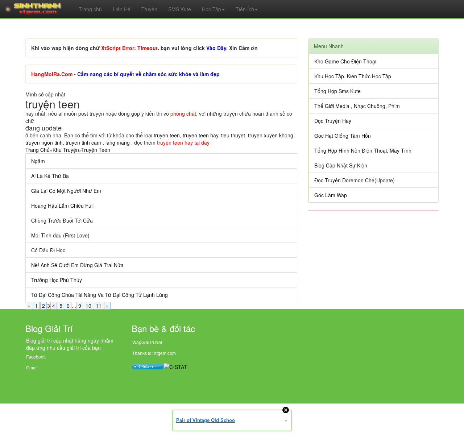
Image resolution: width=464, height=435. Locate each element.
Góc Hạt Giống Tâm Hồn (342, 135)
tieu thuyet (233, 135)
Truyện (149, 9)
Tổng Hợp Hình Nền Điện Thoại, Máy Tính (362, 150)
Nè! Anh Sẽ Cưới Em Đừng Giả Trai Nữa (77, 265)
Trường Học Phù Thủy (56, 279)
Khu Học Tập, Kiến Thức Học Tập (352, 76)
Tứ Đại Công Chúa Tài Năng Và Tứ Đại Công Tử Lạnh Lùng (99, 294)
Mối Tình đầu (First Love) (60, 235)
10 (88, 305)
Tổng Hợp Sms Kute (337, 91)
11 (99, 305)
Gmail (32, 367)
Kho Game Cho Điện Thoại (345, 61)
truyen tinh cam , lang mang (98, 142)
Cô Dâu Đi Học (48, 250)
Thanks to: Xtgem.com (154, 353)
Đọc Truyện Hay (332, 120)
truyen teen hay (200, 135)
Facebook (36, 356)
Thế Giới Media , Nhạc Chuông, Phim (357, 105)
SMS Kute (179, 9)
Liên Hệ (121, 9)
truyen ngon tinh (44, 142)
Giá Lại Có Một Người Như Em (66, 190)
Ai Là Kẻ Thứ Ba (50, 175)
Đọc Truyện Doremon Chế (344, 180)
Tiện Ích (245, 9)
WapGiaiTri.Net (147, 342)
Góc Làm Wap (330, 195)
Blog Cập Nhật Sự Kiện (340, 165)
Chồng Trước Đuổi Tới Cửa (62, 220)
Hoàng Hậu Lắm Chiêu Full (62, 205)
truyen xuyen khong (270, 135)
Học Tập (211, 9)
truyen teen (167, 135)
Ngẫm (38, 161)
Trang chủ (90, 9)
